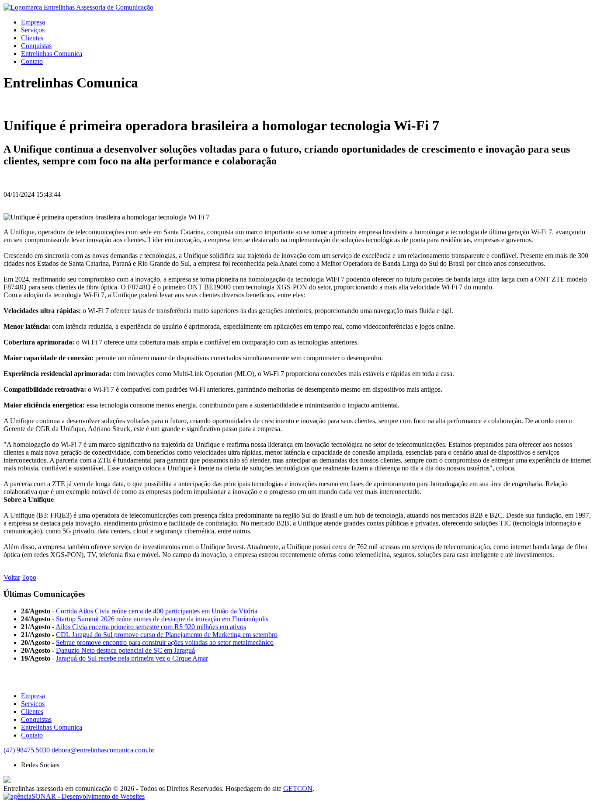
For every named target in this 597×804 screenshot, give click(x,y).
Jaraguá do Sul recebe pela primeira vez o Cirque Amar (132, 658)
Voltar (11, 577)
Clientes (32, 38)
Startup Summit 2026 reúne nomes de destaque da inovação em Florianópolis (162, 619)
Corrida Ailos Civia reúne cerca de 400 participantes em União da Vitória (156, 611)
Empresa (33, 22)
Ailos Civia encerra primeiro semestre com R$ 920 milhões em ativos (151, 626)
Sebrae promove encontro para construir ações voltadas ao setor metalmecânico (165, 642)
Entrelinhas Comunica (51, 53)
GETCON (297, 788)
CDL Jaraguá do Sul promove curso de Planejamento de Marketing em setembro (167, 634)
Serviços (33, 30)
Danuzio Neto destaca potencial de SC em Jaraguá (125, 650)
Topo (29, 577)
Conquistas (36, 45)
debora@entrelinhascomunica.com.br (103, 750)
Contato (32, 61)
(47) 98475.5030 (26, 750)
